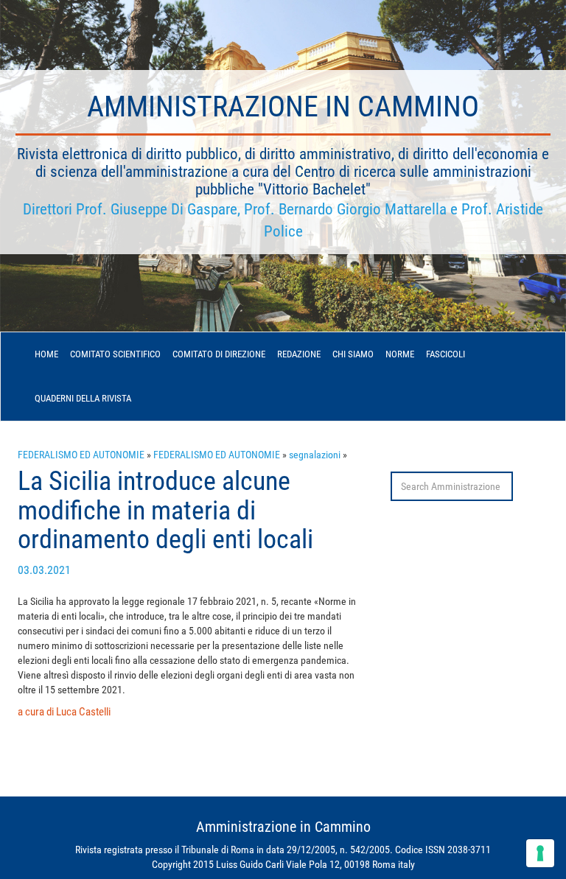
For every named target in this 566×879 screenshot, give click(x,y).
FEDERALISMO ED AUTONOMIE (81, 454)
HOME (46, 354)
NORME (399, 354)
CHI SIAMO (353, 354)
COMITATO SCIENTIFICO (115, 354)
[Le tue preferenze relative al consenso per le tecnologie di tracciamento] (540, 853)
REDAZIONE (299, 354)
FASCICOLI (445, 354)
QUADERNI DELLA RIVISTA (83, 398)
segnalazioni (314, 454)
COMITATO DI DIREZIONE (218, 354)
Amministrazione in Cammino (283, 106)
